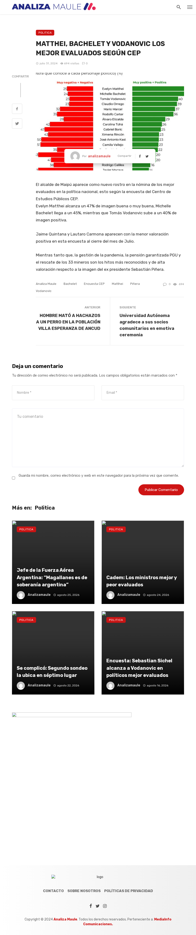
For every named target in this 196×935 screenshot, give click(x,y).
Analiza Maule (46, 284)
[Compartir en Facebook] (17, 109)
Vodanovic (43, 291)
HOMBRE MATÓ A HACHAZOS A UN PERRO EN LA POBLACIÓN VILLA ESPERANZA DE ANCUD (68, 322)
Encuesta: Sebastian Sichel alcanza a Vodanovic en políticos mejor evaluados (139, 668)
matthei (117, 284)
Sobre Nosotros (84, 891)
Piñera (135, 284)
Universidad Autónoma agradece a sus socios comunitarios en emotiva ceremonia (147, 325)
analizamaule (99, 156)
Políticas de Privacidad (128, 891)
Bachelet (70, 284)
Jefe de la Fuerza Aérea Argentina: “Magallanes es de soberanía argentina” (52, 577)
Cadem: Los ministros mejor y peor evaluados (141, 581)
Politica (45, 32)
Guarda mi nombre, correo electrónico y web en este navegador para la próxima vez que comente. (99, 475)
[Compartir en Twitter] (17, 124)
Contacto (53, 891)
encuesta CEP (94, 284)
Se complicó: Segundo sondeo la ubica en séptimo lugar (52, 671)
